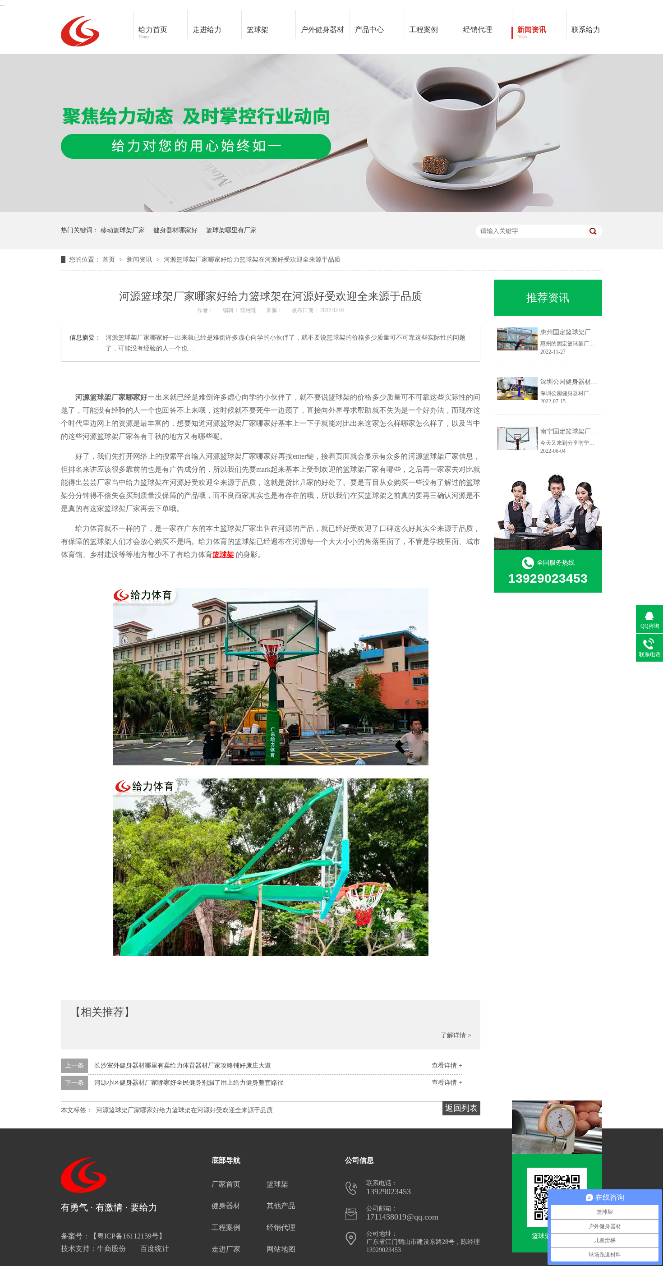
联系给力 (585, 29)
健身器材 (226, 1206)
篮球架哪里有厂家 (231, 230)
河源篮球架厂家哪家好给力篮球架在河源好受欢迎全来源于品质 (252, 259)
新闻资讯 (531, 32)
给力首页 (152, 32)
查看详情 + (447, 1065)
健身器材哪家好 (175, 230)
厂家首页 (226, 1184)
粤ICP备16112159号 (128, 1236)
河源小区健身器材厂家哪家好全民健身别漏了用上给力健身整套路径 (189, 1082)
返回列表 (461, 1108)
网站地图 (281, 1249)
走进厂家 (226, 1249)
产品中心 (369, 29)
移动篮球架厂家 (123, 230)
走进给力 (207, 29)
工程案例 (423, 29)
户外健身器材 (322, 29)
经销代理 (477, 29)
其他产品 (281, 1206)
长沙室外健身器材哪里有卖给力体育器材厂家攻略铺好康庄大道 (182, 1065)
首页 (109, 259)
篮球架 (257, 29)
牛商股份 (111, 1248)
